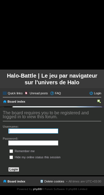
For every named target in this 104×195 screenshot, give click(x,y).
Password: (10, 138)
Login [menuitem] (97, 93)
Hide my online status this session (37, 157)
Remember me (24, 151)
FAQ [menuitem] (58, 93)
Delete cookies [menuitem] (54, 181)
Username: (11, 126)
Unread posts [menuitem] (39, 93)
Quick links (15, 93)
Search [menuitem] (99, 102)
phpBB (37, 189)
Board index (16, 101)
